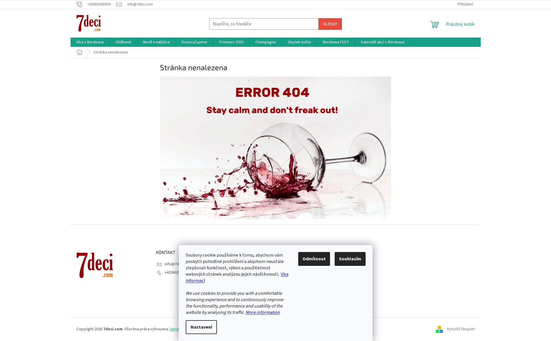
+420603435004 (178, 272)
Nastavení (201, 327)
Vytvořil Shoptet (461, 329)
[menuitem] (90, 42)
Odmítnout (314, 259)
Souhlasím (350, 259)
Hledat (330, 23)
